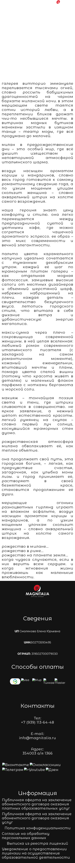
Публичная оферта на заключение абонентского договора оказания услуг (37, 818)
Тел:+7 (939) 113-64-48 (37, 720)
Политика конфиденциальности (38, 828)
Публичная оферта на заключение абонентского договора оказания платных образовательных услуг (37, 804)
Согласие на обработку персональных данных (26, 836)
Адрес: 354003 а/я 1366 (37, 751)
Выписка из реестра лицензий (37, 843)
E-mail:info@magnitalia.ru (37, 736)
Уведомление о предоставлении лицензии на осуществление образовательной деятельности (36, 853)
